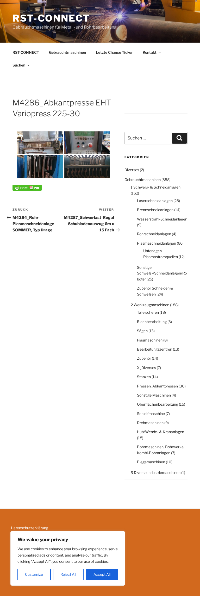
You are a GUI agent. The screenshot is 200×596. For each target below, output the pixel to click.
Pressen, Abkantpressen (157, 386)
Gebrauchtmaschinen (67, 52)
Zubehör (144, 358)
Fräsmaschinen (149, 340)
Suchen (18, 65)
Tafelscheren (148, 312)
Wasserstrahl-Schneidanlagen (162, 219)
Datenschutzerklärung (29, 528)
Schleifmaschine (151, 413)
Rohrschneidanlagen (154, 234)
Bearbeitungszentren (154, 349)
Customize (34, 574)
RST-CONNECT (51, 18)
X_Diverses (146, 367)
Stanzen (144, 376)
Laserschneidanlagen (155, 200)
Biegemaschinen (151, 462)
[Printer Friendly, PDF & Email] (27, 187)
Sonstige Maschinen (154, 395)
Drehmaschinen (150, 422)
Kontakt (150, 52)
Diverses (131, 170)
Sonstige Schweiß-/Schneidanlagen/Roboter (162, 273)
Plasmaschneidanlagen (156, 243)
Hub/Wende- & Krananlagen (160, 432)
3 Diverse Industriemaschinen (155, 472)
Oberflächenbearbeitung (157, 404)
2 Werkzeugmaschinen (150, 305)
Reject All (68, 574)
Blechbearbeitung (152, 321)
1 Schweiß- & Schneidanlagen (155, 187)
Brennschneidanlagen (155, 209)
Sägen (142, 331)
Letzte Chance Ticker (114, 52)
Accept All (101, 574)
